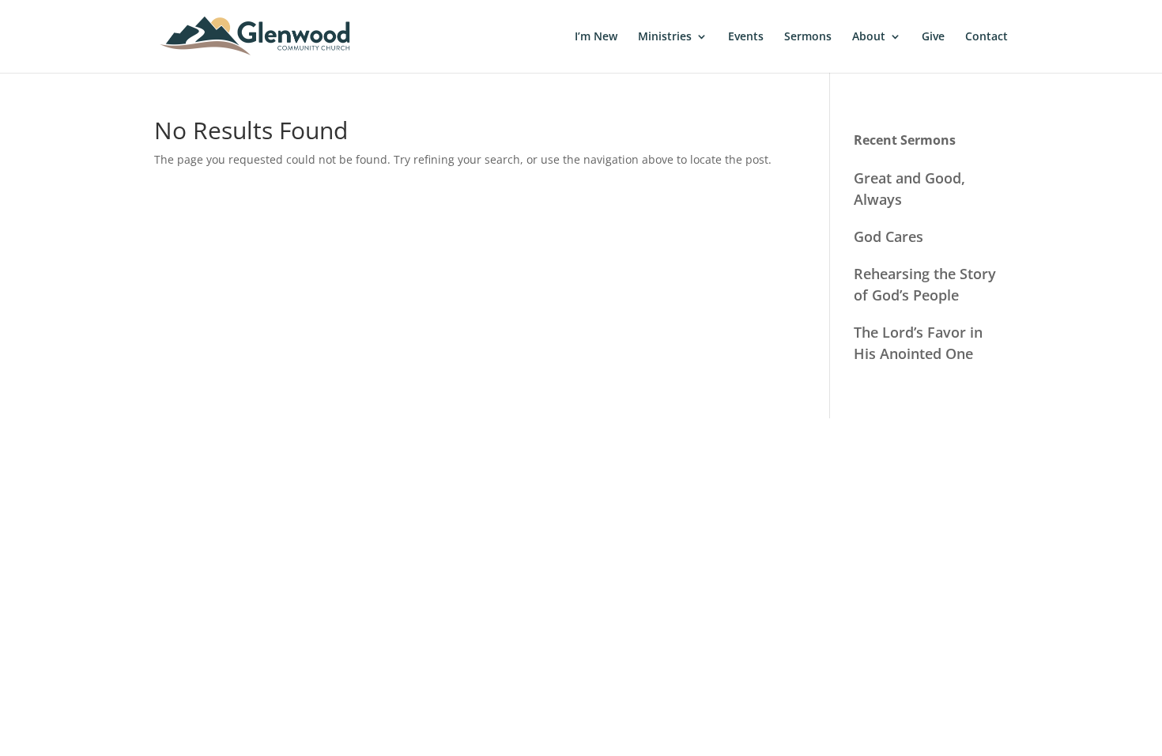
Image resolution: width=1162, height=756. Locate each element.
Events (746, 37)
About (868, 37)
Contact (986, 37)
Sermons (808, 37)
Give (933, 37)
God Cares (888, 236)
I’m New (596, 37)
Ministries (665, 37)
